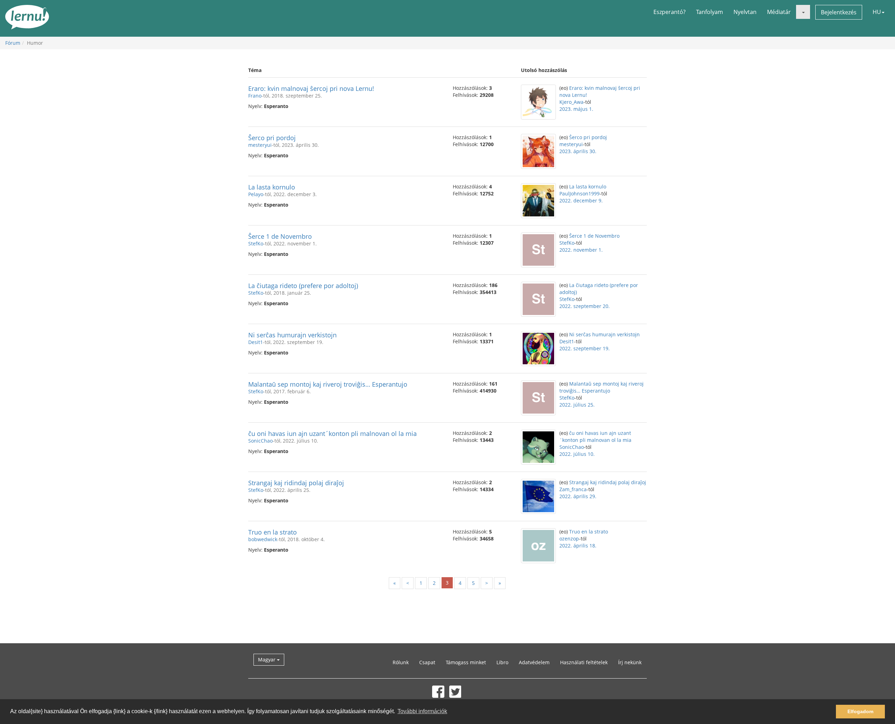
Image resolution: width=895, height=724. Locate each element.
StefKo (255, 243)
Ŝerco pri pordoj (272, 138)
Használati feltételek (584, 662)
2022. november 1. (581, 249)
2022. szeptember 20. (584, 306)
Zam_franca (573, 489)
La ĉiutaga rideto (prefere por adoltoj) (303, 285)
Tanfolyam (709, 12)
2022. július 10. (577, 454)
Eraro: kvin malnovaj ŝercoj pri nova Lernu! (311, 88)
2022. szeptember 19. (584, 348)
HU (877, 12)
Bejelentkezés (839, 12)
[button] (803, 12)
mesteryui (260, 145)
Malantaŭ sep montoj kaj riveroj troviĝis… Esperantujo (327, 384)
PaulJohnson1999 (579, 193)
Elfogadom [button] (860, 711)
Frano (255, 95)
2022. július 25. (577, 404)
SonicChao (260, 440)
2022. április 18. (577, 545)
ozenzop (569, 538)
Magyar (267, 659)
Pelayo (255, 194)
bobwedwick (262, 539)
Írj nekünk (630, 662)
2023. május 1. (576, 109)
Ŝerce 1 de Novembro (280, 236)
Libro (502, 662)
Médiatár (779, 12)
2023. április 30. (577, 151)
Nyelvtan (745, 12)
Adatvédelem (534, 662)
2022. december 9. (581, 200)
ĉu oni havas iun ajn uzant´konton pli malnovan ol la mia (332, 433)
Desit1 (255, 342)
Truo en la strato (272, 532)
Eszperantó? (669, 12)
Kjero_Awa (571, 102)
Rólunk (401, 662)
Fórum (12, 43)
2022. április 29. (577, 496)
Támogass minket (466, 662)
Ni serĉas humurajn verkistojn (292, 335)
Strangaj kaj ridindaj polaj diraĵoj (296, 483)
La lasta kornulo (271, 187)
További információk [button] (422, 711)
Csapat (427, 662)
